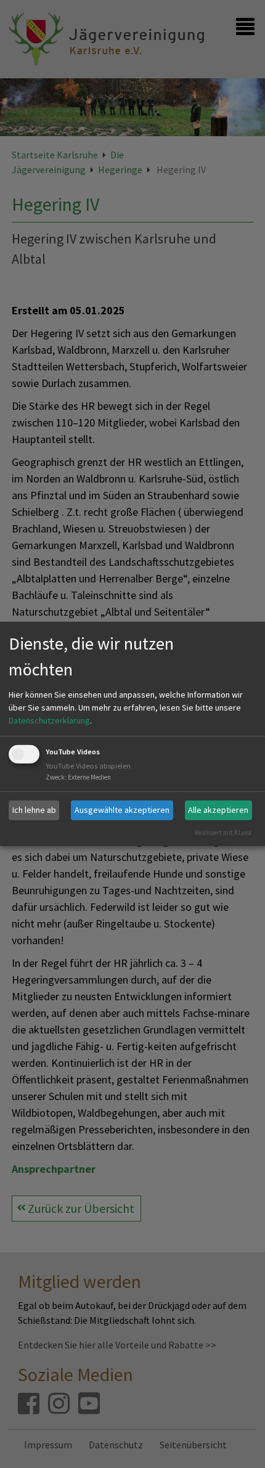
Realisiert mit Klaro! (223, 832)
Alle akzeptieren (218, 809)
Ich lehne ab (34, 809)
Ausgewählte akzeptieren (122, 809)
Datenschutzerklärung (49, 720)
